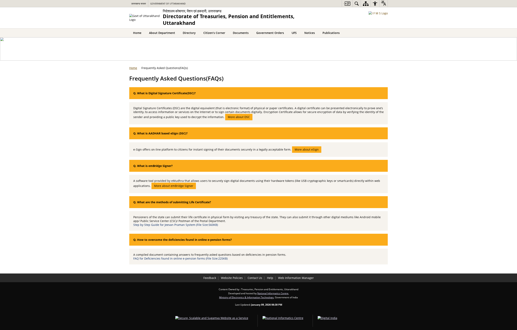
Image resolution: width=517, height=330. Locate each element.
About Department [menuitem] (162, 33)
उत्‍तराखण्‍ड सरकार (138, 3)
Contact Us (255, 278)
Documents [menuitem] (241, 33)
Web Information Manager (296, 278)
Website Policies (232, 278)
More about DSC (239, 117)
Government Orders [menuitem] (270, 33)
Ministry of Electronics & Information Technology (246, 297)
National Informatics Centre (272, 293)
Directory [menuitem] (189, 33)
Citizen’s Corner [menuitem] (214, 33)
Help (270, 278)
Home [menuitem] (137, 33)
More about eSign (307, 149)
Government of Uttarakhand (168, 3)
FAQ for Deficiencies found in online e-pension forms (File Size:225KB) (180, 258)
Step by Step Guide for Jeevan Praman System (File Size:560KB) (176, 225)
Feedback (209, 278)
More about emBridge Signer (173, 186)
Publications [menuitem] (331, 33)
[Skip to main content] (347, 3)
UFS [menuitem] (294, 33)
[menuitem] (357, 3)
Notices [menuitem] (309, 33)
